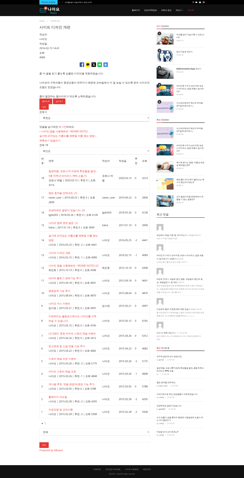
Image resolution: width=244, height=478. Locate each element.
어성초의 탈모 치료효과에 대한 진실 (173, 309)
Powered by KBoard (51, 450)
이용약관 (97, 469)
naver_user (163, 386)
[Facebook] (193, 2)
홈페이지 (136, 10)
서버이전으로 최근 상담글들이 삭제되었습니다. (177, 394)
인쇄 (44, 107)
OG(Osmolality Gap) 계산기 (188, 69)
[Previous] (60, 2)
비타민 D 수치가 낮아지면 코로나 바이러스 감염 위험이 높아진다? (190, 89)
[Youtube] (196, 2)
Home (42, 21)
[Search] (203, 10)
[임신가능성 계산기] (165, 56)
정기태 (174, 282)
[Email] (200, 2)
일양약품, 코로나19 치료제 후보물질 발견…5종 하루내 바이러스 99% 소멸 (180, 369)
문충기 (173, 258)
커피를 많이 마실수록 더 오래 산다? (78, 2)
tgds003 (162, 409)
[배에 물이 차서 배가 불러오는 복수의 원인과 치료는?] (165, 184)
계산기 (179, 10)
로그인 (62, 126)
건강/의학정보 (150, 10)
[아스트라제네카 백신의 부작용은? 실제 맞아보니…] (165, 107)
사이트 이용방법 (131, 469)
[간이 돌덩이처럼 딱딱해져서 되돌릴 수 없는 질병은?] (165, 201)
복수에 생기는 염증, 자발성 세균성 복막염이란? (190, 164)
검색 (44, 445)
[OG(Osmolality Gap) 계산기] (165, 73)
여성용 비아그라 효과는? (167, 432)
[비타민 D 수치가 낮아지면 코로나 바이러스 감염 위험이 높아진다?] (165, 90)
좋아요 (45, 101)
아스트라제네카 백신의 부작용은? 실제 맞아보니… (189, 104)
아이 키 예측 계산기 (165, 332)
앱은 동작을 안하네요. (166, 382)
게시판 (191, 10)
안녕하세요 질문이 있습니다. (169, 406)
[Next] (62, 2)
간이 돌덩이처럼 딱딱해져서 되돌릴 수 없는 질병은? (189, 198)
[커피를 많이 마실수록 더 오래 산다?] (165, 39)
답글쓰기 (55, 140)
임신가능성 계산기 (184, 52)
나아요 (161, 397)
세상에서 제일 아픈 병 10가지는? (171, 235)
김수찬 (161, 360)
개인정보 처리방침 (112, 469)
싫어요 (59, 101)
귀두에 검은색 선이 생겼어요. (169, 356)
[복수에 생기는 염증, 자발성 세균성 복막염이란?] (165, 167)
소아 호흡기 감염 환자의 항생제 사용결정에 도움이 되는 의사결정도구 (180, 419)
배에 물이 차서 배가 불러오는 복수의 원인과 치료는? (190, 181)
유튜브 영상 (166, 10)
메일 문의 (147, 469)
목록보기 (44, 140)
